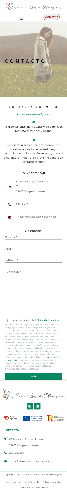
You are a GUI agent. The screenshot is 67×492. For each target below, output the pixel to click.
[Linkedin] (37, 406)
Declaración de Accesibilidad (34, 487)
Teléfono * (11, 260)
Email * (9, 249)
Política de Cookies (52, 482)
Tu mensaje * (13, 271)
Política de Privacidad (47, 320)
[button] (21, 18)
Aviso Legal (11, 482)
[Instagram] (30, 406)
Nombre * (11, 237)
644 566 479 (22, 203)
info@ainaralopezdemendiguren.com (34, 461)
